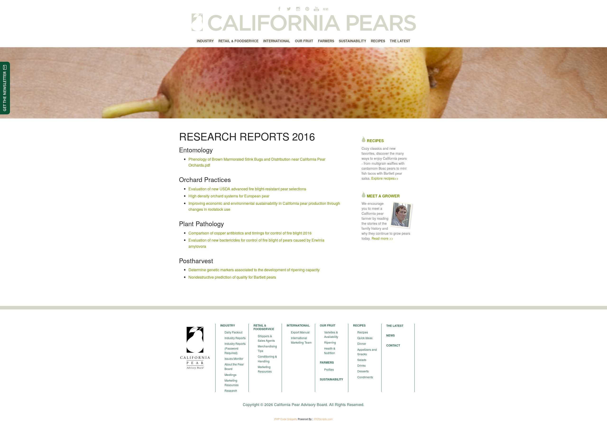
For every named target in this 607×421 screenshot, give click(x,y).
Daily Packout (233, 332)
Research (231, 390)
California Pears (303, 22)
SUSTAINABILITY (331, 379)
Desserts (363, 371)
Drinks (361, 365)
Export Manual (300, 332)
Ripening (330, 342)
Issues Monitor (234, 358)
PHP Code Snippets (285, 419)
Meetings (230, 375)
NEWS (390, 335)
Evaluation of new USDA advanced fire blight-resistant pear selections (247, 189)
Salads (361, 360)
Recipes (362, 332)
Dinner (361, 343)
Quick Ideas (364, 338)
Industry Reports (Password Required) (235, 348)
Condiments (365, 377)
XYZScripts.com (323, 419)
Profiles (329, 369)
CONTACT (393, 345)
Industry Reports (235, 338)
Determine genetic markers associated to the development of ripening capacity (254, 269)
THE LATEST (394, 325)
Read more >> (382, 238)
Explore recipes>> (384, 178)
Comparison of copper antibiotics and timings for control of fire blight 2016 (250, 233)
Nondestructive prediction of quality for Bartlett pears (232, 277)
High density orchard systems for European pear (229, 196)
